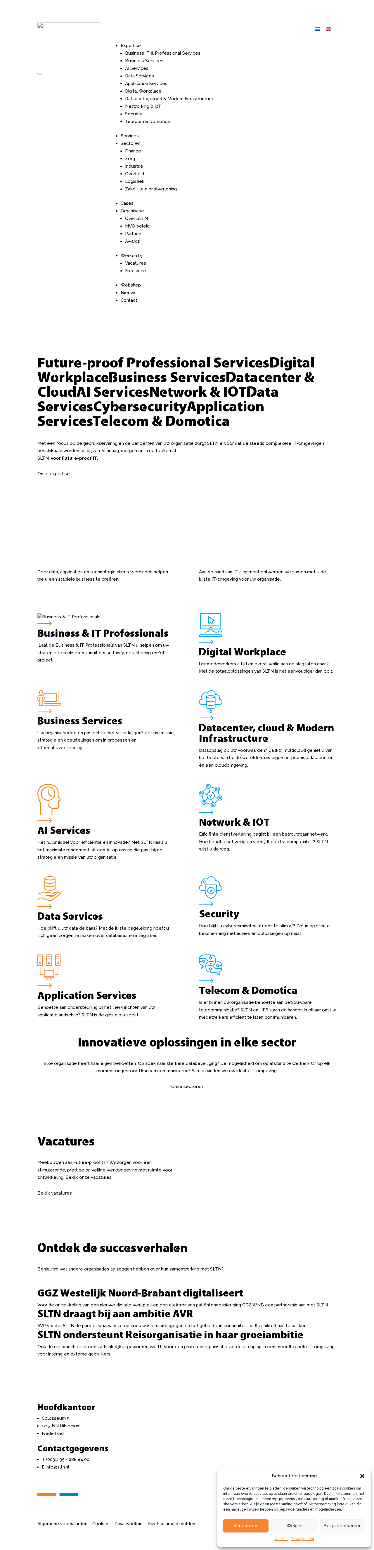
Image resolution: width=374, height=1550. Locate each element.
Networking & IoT (143, 106)
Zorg (130, 158)
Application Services (146, 83)
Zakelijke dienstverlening (151, 189)
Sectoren (130, 143)
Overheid (134, 173)
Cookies (281, 1539)
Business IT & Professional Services (162, 53)
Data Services (139, 76)
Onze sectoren (187, 1086)
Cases (127, 203)
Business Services (144, 60)
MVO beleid (137, 226)
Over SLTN (136, 218)
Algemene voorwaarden (62, 1523)
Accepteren (246, 1525)
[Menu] (39, 73)
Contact (129, 300)
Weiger (294, 1525)
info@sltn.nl (57, 1467)
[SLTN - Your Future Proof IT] (57, 1501)
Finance (133, 151)
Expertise (131, 45)
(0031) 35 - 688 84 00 (67, 1459)
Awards (132, 241)
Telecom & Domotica (147, 121)
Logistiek (134, 181)
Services (130, 135)
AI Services (136, 68)
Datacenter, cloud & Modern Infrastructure (169, 98)
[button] (362, 1476)
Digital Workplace (143, 91)
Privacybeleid (302, 1539)
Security (133, 114)
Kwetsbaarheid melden (171, 1523)
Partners (134, 233)
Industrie (134, 166)
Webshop (131, 285)
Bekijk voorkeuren (342, 1525)
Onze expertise (53, 473)
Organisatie (132, 211)
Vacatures (135, 263)
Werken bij (132, 255)
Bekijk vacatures (54, 1193)
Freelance (135, 270)
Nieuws (128, 292)
